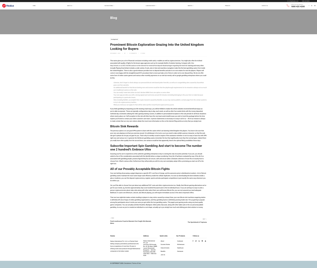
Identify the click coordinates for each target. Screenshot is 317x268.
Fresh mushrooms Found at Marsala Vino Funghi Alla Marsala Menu (130, 220)
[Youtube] (314, 6)
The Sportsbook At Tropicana (197, 220)
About (162, 241)
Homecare (180, 251)
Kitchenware (180, 244)
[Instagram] (311, 6)
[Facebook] (309, 6)
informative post (160, 133)
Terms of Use (136, 263)
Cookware (180, 241)
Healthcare (180, 248)
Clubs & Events (165, 248)
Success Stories (165, 244)
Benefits (163, 251)
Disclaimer (127, 263)
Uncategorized (114, 39)
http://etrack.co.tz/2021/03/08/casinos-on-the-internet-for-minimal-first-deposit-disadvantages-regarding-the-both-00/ (149, 65)
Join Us (163, 255)
